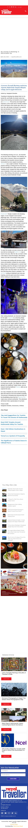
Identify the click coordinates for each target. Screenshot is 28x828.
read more (6, 678)
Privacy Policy (14, 824)
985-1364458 (5, 808)
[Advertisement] (14, 36)
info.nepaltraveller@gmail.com (10, 816)
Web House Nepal (18, 826)
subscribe (13, 778)
